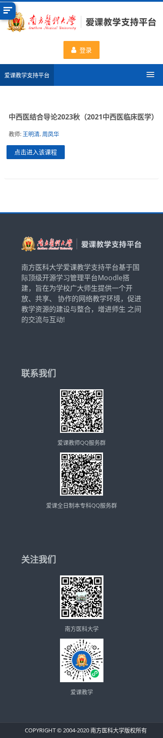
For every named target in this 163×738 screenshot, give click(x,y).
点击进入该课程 (35, 152)
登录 (86, 50)
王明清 (31, 134)
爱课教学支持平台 (27, 75)
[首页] (81, 23)
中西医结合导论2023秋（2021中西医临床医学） (83, 117)
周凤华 (50, 134)
